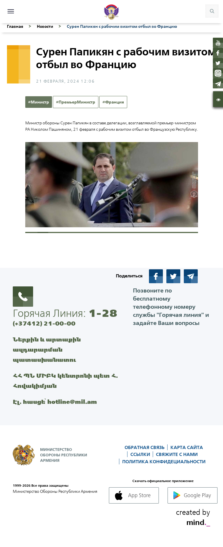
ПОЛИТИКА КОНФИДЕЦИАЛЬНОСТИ (164, 461)
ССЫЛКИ (140, 454)
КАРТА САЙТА (186, 447)
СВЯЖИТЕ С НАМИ (177, 454)
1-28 (102, 313)
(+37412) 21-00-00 (44, 323)
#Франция (113, 102)
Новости (45, 26)
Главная (15, 26)
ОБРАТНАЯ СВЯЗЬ (145, 447)
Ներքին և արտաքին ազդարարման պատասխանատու (47, 349)
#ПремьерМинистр (75, 102)
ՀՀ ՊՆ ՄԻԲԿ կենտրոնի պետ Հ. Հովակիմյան (65, 380)
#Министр (38, 102)
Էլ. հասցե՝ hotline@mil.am (55, 401)
